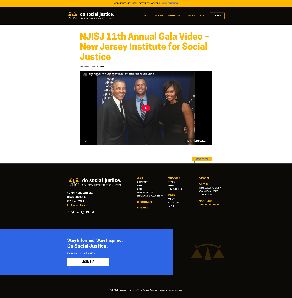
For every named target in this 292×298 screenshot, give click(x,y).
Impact (140, 186)
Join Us (171, 195)
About (146, 16)
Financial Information (209, 204)
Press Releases (144, 202)
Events (171, 206)
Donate (217, 16)
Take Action (189, 16)
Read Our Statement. (169, 3)
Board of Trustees (145, 192)
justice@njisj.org (76, 205)
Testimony (172, 186)
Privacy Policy (205, 201)
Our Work (158, 16)
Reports (172, 182)
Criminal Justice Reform (210, 188)
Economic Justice (207, 195)
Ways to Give (173, 203)
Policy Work (174, 178)
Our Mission (142, 182)
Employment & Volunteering (150, 196)
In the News (142, 208)
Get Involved (174, 16)
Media (203, 16)
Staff (139, 189)
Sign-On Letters (175, 189)
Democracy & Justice (208, 191)
